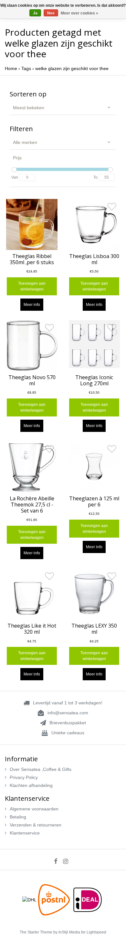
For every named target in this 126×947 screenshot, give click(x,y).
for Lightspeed (93, 932)
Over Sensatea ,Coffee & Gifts (40, 769)
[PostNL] (54, 899)
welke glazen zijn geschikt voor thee (72, 68)
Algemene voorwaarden (34, 808)
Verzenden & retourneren (35, 824)
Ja (35, 13)
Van (14, 177)
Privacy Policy (24, 777)
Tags (26, 68)
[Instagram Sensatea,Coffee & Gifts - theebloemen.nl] (67, 861)
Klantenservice (25, 832)
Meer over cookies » (79, 13)
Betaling (18, 816)
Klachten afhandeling (31, 785)
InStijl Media (69, 932)
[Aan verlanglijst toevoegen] (49, 208)
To (95, 177)
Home (11, 68)
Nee (51, 13)
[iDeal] (87, 899)
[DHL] (30, 899)
